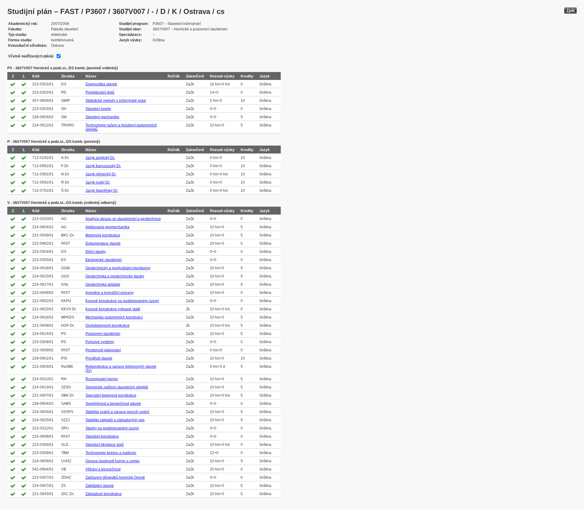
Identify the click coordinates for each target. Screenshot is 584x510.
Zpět (570, 10)
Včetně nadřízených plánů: (31, 56)
